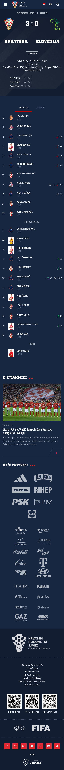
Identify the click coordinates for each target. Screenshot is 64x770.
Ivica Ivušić (22, 116)
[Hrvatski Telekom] (43, 562)
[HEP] (43, 490)
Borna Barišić (24, 126)
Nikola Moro (23, 286)
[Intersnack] (43, 551)
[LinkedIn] (49, 746)
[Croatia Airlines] (43, 541)
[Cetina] (21, 562)
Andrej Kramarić (25, 164)
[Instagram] (24, 746)
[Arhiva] (58, 4)
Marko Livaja (23, 183)
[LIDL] (32, 514)
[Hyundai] (43, 572)
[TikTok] (57, 746)
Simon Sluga (23, 239)
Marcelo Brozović (26, 174)
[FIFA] (41, 728)
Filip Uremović (24, 248)
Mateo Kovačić (24, 155)
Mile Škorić (22, 296)
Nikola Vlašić (23, 277)
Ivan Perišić (23, 136)
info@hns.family (35, 678)
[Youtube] (32, 746)
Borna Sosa (22, 334)
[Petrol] (21, 490)
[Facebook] (7, 746)
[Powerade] (21, 572)
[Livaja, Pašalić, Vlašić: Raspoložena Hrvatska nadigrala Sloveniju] (32, 403)
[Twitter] (15, 746)
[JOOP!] (21, 586)
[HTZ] (21, 531)
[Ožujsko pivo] (43, 478)
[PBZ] (43, 502)
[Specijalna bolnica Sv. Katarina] (43, 607)
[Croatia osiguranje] (21, 541)
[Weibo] (40, 746)
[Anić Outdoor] (21, 596)
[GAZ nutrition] (21, 617)
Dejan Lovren (23, 145)
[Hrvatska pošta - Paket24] (43, 531)
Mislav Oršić (23, 315)
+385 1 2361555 (33, 675)
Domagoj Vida (23, 202)
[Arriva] (43, 596)
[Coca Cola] (21, 551)
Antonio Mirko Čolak (27, 325)
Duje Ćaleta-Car (24, 258)
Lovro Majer (23, 305)
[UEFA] (20, 728)
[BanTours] (21, 607)
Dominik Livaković (26, 229)
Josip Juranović (25, 212)
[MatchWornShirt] (43, 617)
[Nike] (21, 478)
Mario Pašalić (24, 193)
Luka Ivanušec (24, 267)
